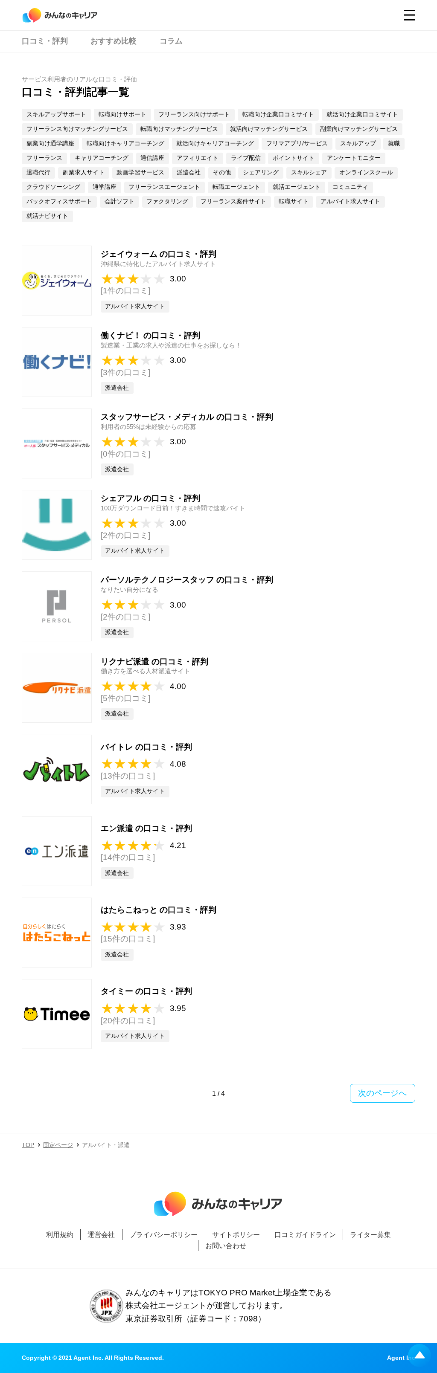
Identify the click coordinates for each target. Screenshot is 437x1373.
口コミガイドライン (304, 1234)
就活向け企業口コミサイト (362, 114)
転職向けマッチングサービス (179, 129)
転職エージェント (236, 187)
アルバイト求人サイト (350, 201)
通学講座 (105, 187)
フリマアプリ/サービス (297, 143)
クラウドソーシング (53, 187)
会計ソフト (119, 201)
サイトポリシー (236, 1234)
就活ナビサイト (47, 216)
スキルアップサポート (56, 114)
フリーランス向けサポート (194, 114)
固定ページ (58, 1144)
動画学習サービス (140, 172)
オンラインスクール (366, 172)
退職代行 (38, 172)
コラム (171, 41)
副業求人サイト (84, 172)
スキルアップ (358, 143)
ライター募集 (370, 1234)
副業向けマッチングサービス (359, 129)
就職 (394, 143)
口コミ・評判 (45, 41)
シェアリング (261, 172)
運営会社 (101, 1234)
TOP (28, 1145)
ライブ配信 (246, 158)
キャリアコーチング (101, 158)
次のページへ (382, 1093)
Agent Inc (401, 1358)
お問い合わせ (225, 1245)
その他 (222, 172)
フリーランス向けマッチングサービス (77, 129)
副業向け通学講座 (50, 143)
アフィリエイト (197, 158)
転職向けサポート (122, 114)
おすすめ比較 (113, 41)
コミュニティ (350, 187)
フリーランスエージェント (164, 187)
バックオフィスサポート (59, 201)
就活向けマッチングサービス (269, 129)
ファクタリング (167, 201)
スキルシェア (309, 172)
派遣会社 (189, 172)
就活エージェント (296, 187)
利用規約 (59, 1234)
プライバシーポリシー (163, 1234)
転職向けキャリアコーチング (125, 143)
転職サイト (294, 201)
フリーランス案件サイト (233, 201)
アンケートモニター (354, 158)
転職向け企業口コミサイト (278, 114)
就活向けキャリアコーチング (215, 143)
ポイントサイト (294, 158)
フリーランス (44, 158)
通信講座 (152, 158)
